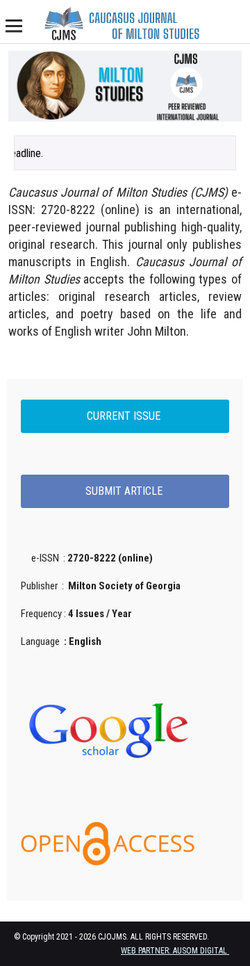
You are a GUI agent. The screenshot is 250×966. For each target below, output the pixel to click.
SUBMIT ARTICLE (125, 491)
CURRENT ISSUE (125, 416)
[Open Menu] (14, 25)
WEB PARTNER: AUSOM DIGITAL (175, 951)
